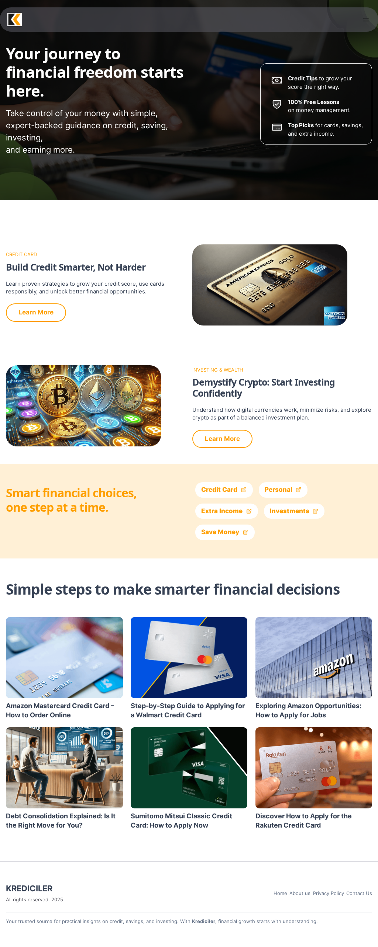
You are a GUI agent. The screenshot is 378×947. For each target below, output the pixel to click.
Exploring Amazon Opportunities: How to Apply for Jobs (308, 710)
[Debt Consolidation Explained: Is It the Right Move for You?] (64, 767)
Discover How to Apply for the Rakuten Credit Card (303, 820)
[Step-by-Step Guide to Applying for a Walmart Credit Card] (189, 657)
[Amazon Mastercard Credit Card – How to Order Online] (64, 657)
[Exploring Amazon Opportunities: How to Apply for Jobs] (313, 657)
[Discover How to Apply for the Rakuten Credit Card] (313, 767)
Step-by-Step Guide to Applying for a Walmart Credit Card (188, 710)
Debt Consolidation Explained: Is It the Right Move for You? (61, 820)
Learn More (36, 312)
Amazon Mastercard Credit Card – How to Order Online (60, 710)
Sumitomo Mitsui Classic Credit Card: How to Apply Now (181, 820)
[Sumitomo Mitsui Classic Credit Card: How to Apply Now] (189, 767)
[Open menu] (366, 19)
